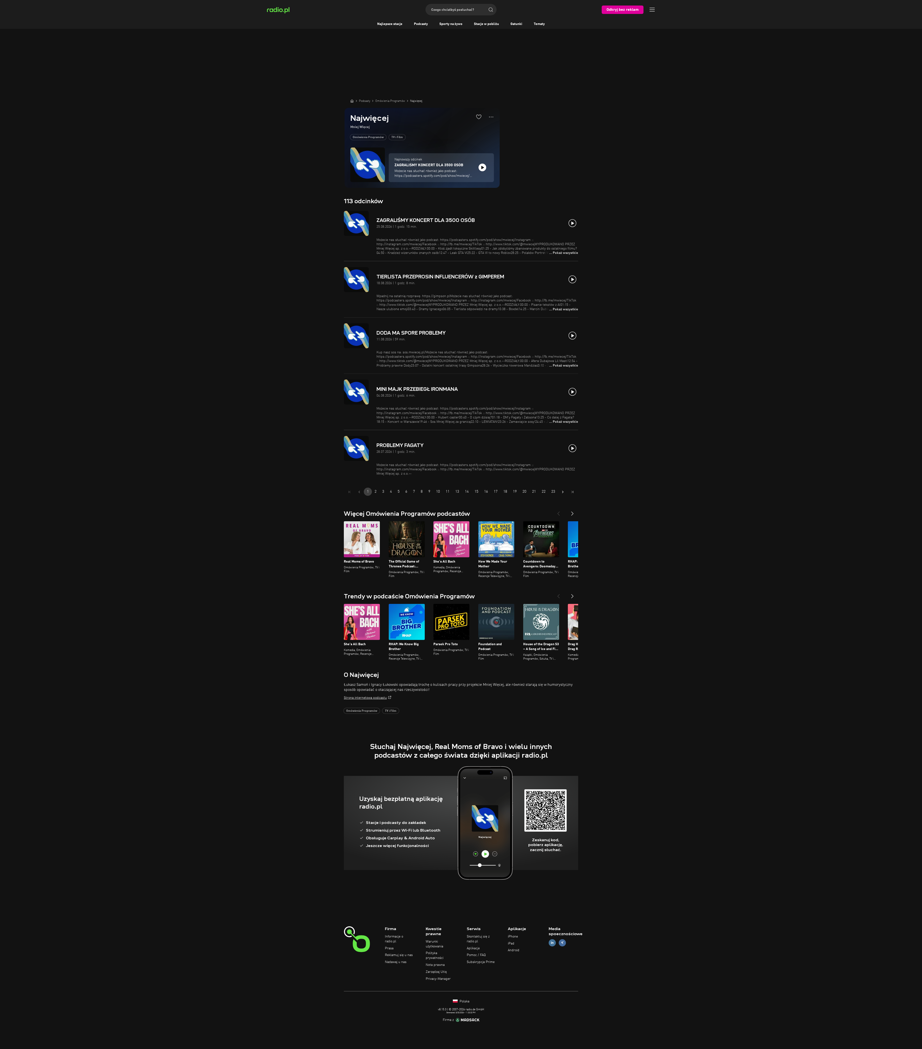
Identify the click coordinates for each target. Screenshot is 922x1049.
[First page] (349, 492)
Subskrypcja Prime (481, 962)
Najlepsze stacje (389, 24)
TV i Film (397, 137)
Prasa (389, 948)
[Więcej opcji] (491, 117)
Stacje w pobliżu (486, 24)
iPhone (513, 936)
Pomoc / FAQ (476, 955)
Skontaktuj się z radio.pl (478, 939)
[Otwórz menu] (652, 9)
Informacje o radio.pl (394, 939)
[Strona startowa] (352, 101)
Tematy (539, 24)
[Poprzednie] (558, 511)
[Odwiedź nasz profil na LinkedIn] (552, 942)
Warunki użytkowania (434, 944)
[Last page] (572, 492)
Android (513, 950)
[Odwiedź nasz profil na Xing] (562, 942)
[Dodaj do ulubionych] (479, 117)
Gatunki (516, 24)
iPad (511, 943)
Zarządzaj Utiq (436, 972)
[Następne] (572, 511)
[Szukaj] (491, 9)
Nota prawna (435, 965)
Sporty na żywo (450, 24)
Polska (464, 1001)
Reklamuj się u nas (399, 955)
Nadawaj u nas (395, 962)
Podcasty (421, 24)
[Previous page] (359, 492)
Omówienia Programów (368, 137)
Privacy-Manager (438, 979)
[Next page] (563, 492)
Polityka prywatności (434, 955)
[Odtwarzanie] (482, 167)
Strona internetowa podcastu (365, 697)
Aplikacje (473, 948)
